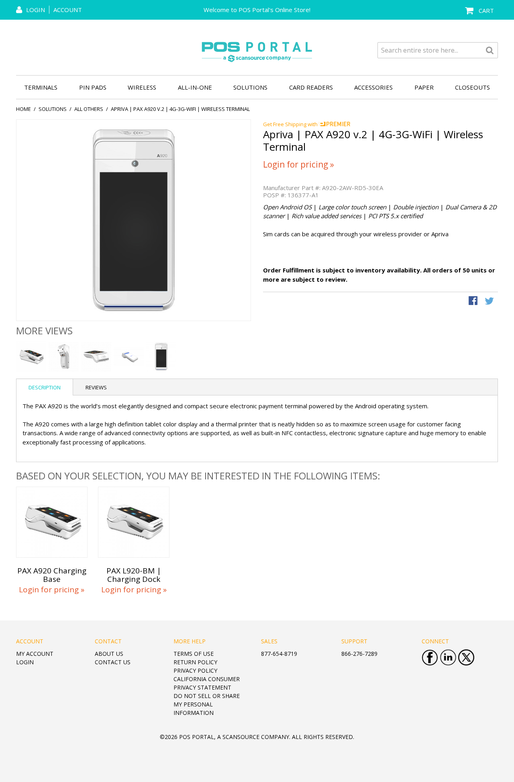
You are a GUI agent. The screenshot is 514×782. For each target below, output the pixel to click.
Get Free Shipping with (291, 124)
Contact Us (113, 662)
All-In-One (195, 87)
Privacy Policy (195, 670)
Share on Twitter (490, 301)
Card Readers (311, 87)
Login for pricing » (298, 164)
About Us (109, 653)
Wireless (142, 87)
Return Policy (195, 662)
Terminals (40, 87)
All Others (88, 109)
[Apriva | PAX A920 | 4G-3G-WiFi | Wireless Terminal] (128, 356)
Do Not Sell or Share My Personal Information (206, 704)
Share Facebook (474, 301)
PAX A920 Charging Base (51, 574)
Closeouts (472, 87)
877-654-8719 (279, 653)
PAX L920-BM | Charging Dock (133, 574)
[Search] (490, 50)
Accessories (373, 87)
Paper (424, 87)
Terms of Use (193, 653)
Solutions (250, 87)
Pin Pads (92, 87)
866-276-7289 (359, 653)
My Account (34, 653)
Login (25, 662)
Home (23, 109)
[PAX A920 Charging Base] (52, 522)
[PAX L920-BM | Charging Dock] (133, 522)
